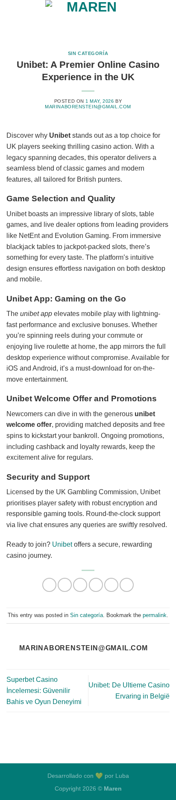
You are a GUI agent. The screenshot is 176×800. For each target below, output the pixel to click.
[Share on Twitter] (80, 585)
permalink (155, 615)
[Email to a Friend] (96, 585)
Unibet (62, 544)
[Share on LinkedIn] (127, 585)
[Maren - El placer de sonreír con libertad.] (88, 19)
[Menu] (11, 19)
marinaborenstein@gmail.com (88, 106)
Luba (122, 775)
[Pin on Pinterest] (111, 585)
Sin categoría (88, 53)
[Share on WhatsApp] (49, 585)
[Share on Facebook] (65, 585)
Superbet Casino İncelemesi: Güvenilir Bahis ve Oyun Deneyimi (44, 690)
